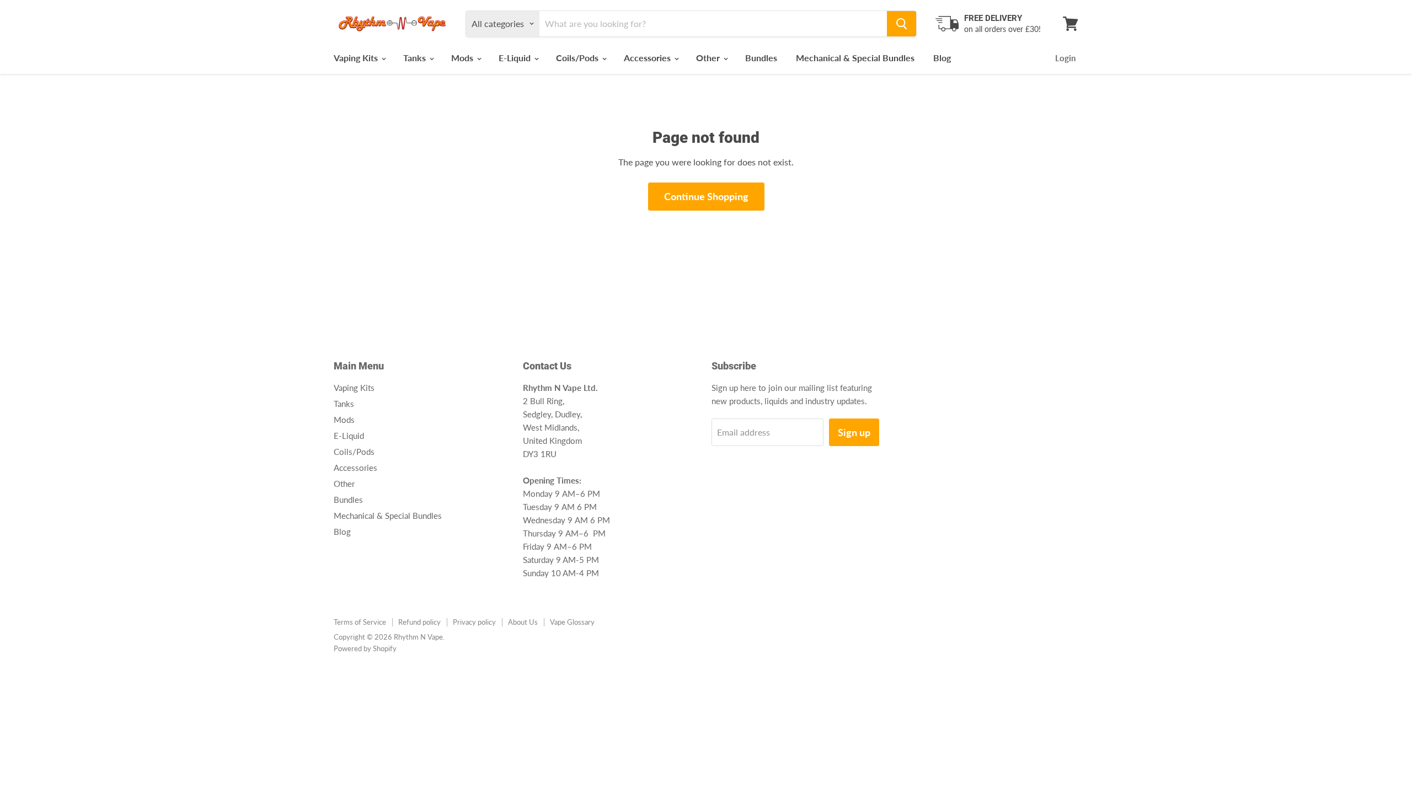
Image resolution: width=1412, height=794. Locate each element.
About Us (523, 622)
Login (1065, 58)
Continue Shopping (706, 196)
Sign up (854, 432)
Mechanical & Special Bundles (855, 57)
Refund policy (419, 622)
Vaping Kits (357, 57)
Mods (463, 57)
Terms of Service (360, 622)
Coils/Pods (578, 57)
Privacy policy (474, 622)
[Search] (901, 23)
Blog (942, 57)
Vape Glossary (572, 622)
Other (709, 57)
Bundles (761, 57)
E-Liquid (516, 57)
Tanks (415, 57)
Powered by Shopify (365, 648)
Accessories (648, 57)
